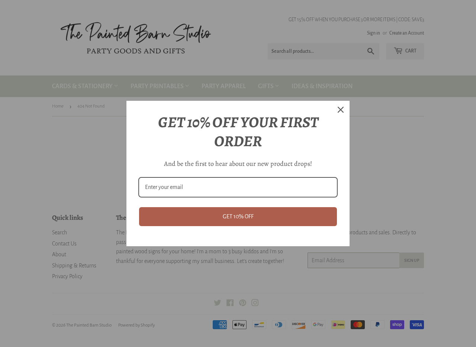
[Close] (341, 110)
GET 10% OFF (238, 216)
